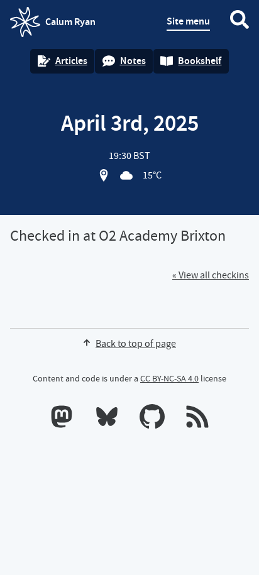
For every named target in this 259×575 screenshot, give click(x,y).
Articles (71, 60)
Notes (133, 60)
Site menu (188, 21)
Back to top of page (136, 343)
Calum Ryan (53, 25)
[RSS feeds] (197, 419)
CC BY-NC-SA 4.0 (169, 378)
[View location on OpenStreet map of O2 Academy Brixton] (103, 175)
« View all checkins (210, 275)
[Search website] (239, 22)
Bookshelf (199, 60)
